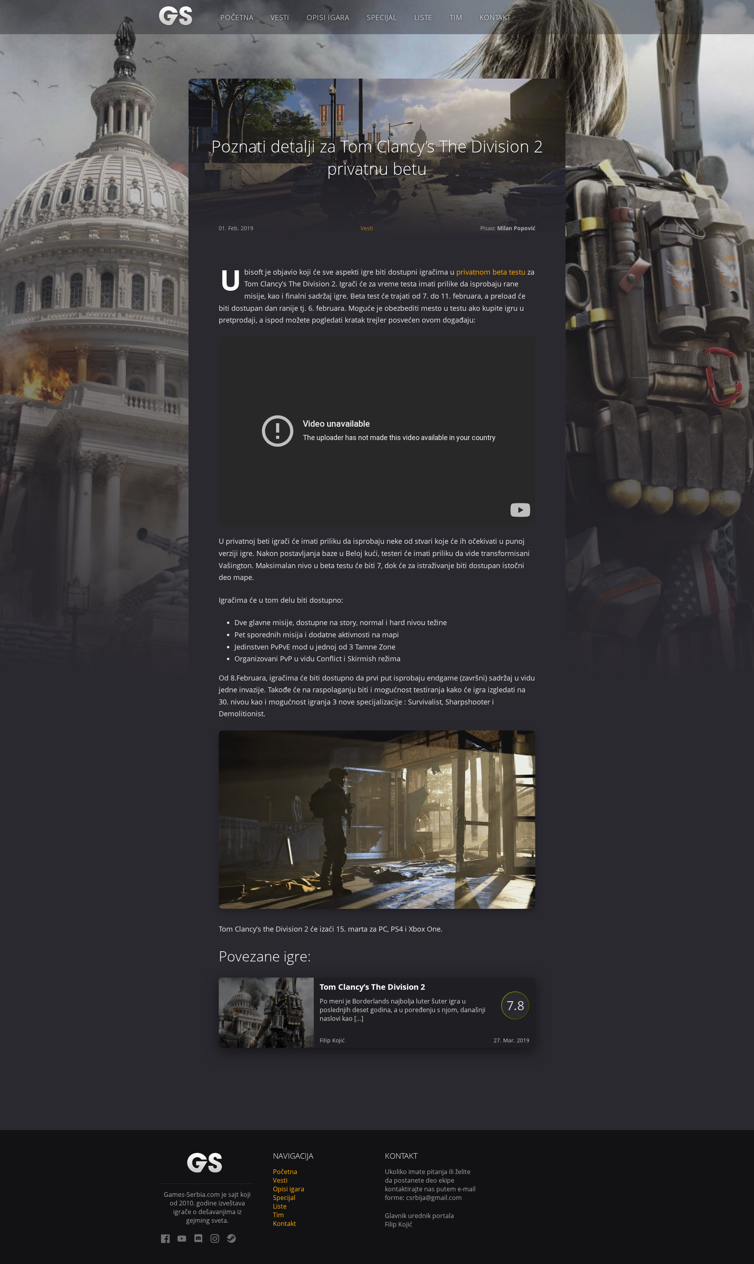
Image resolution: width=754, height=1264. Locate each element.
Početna (236, 17)
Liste (423, 17)
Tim (456, 17)
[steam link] (231, 1238)
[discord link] (198, 1238)
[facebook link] (165, 1238)
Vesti (280, 17)
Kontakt (495, 17)
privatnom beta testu (490, 272)
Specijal (382, 17)
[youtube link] (182, 1238)
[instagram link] (214, 1238)
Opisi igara (328, 17)
